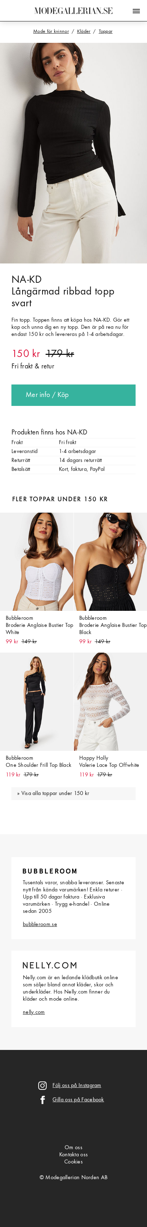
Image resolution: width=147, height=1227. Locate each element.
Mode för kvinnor (51, 31)
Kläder (84, 31)
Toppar (106, 31)
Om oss (73, 1148)
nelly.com (34, 1012)
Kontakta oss (73, 1155)
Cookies (73, 1162)
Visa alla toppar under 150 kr (55, 793)
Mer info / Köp (47, 395)
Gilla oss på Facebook (78, 1100)
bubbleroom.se (40, 924)
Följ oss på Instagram (76, 1085)
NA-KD (26, 280)
